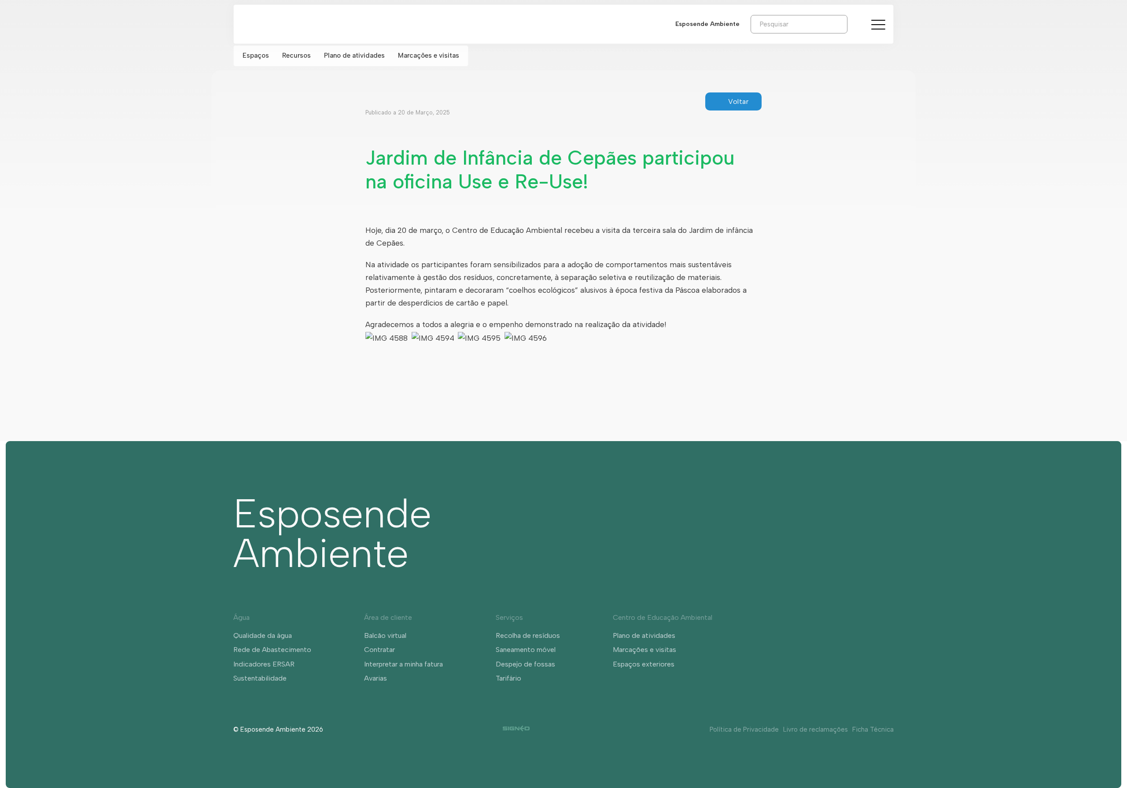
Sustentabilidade (260, 678)
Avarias (375, 678)
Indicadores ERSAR (264, 664)
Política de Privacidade (744, 729)
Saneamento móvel (526, 649)
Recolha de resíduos (528, 635)
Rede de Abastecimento (272, 649)
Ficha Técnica (873, 729)
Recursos (296, 55)
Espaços (256, 55)
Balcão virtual (385, 635)
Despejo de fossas (525, 664)
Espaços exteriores (643, 664)
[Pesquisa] (854, 24)
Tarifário (508, 678)
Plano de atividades (354, 55)
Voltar (738, 101)
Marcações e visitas (428, 55)
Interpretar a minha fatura (403, 664)
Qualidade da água (262, 635)
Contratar (379, 649)
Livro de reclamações (815, 729)
